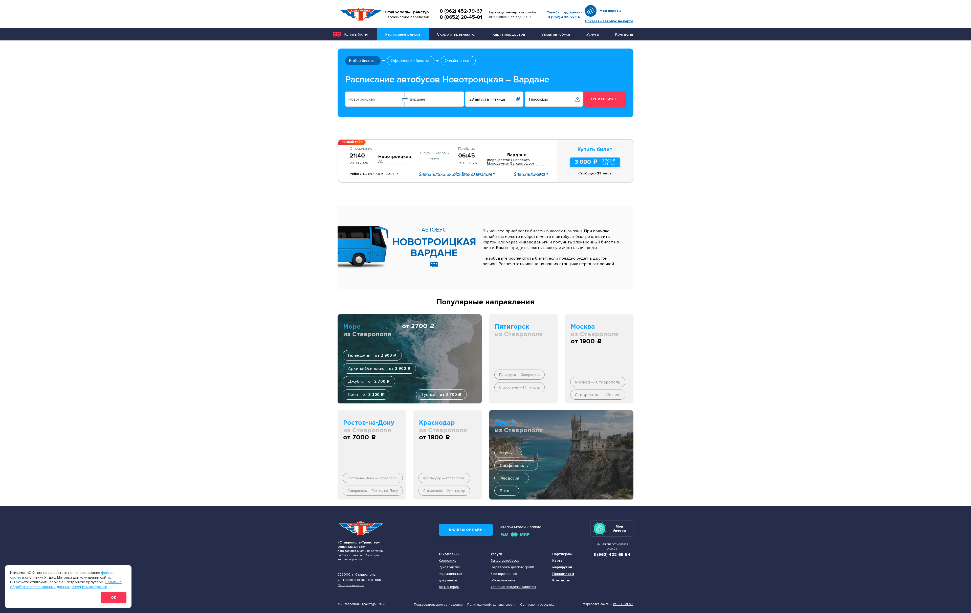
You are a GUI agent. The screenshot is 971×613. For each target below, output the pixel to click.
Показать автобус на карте (609, 21)
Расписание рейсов (403, 34)
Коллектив (447, 560)
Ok (113, 598)
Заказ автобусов (505, 560)
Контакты (624, 34)
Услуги (592, 34)
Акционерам (449, 587)
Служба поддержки (563, 12)
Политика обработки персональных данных (66, 584)
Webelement (623, 604)
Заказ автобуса (555, 34)
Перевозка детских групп (512, 567)
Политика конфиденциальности (491, 605)
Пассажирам (563, 574)
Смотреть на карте (351, 585)
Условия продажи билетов (513, 587)
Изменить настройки (89, 587)
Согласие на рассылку (537, 605)
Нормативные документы (450, 577)
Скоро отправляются (456, 34)
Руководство (449, 567)
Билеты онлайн (466, 530)
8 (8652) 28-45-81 (461, 17)
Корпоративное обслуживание (504, 577)
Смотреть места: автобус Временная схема (455, 174)
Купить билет (356, 34)
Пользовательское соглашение (438, 605)
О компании (449, 554)
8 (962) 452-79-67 (461, 11)
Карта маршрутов (509, 34)
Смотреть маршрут (529, 174)
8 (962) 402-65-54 (564, 17)
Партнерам (562, 554)
